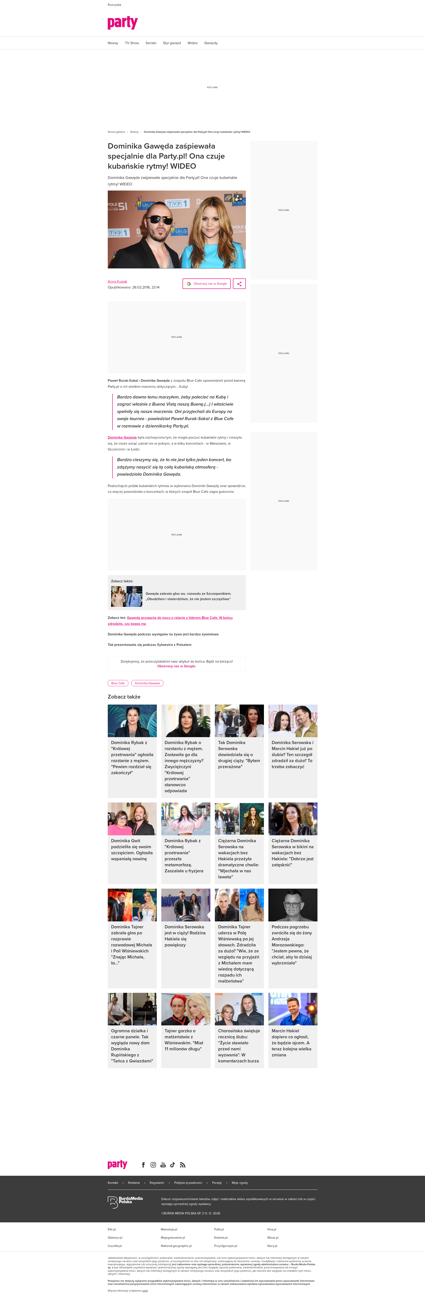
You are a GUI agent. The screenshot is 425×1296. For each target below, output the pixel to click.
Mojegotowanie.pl (173, 1237)
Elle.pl (112, 1229)
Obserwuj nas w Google (210, 283)
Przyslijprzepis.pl (225, 1246)
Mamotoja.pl (169, 1229)
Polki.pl (219, 1229)
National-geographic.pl (176, 1246)
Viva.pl (271, 1229)
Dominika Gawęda (122, 437)
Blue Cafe (118, 683)
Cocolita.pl (115, 1246)
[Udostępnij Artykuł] (239, 283)
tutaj (145, 1290)
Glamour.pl (115, 1237)
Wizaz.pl (272, 1237)
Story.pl (272, 1246)
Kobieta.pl (221, 1237)
